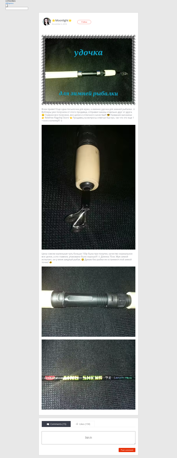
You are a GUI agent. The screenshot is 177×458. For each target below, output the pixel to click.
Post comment (127, 450)
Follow (84, 22)
